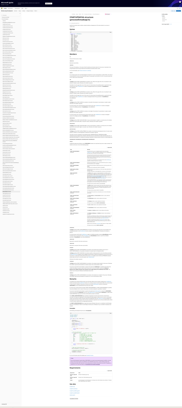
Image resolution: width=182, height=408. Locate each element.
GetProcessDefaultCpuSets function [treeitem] (8, 71)
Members (163, 17)
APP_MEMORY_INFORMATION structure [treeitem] (9, 22)
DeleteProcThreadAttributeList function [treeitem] (9, 36)
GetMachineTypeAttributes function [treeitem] (8, 65)
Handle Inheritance (105, 217)
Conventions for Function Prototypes (93, 364)
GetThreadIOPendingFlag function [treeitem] (8, 102)
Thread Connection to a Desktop (85, 70)
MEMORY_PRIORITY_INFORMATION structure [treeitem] (10, 119)
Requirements (164, 19)
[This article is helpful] (170, 24)
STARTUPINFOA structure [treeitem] (7, 191)
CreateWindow (80, 86)
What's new (173, 10)
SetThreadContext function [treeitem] (7, 174)
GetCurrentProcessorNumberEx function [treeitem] (9, 50)
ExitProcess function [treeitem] (6, 38)
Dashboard (178, 10)
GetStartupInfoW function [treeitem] (7, 88)
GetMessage (109, 159)
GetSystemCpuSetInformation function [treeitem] (9, 90)
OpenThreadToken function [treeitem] (7, 126)
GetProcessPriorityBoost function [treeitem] (8, 81)
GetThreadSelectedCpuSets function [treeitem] (8, 109)
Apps (77, 14)
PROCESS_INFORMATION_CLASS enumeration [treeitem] (10, 131)
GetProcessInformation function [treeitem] (8, 78)
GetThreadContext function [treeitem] (7, 93)
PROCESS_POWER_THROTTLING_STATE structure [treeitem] (10, 138)
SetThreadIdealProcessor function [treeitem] (8, 177)
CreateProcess (89, 152)
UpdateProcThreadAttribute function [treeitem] (8, 214)
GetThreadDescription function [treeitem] (8, 95)
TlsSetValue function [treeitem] (6, 212)
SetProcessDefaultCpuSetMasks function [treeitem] (9, 159)
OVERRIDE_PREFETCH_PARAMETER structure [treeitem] (10, 128)
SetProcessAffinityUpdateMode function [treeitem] (9, 157)
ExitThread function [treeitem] (6, 39)
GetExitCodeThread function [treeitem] (7, 64)
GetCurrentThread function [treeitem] (7, 53)
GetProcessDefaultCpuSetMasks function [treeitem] (9, 69)
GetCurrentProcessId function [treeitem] (7, 46)
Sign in (180, 8)
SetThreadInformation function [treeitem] (8, 181)
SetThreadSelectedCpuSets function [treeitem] (8, 188)
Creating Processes (89, 355)
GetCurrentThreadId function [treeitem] (7, 57)
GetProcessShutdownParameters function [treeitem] (9, 83)
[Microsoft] (1, 8)
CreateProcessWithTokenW (74, 392)
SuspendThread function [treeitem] (7, 195)
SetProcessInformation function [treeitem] (8, 165)
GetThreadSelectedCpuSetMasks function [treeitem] (9, 107)
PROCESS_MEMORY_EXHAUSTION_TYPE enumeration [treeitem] (11, 137)
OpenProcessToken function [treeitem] (7, 123)
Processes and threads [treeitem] (5, 17)
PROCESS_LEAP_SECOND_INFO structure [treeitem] (9, 133)
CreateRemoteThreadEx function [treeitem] (8, 32)
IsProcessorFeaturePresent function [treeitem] (8, 116)
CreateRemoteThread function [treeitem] (7, 31)
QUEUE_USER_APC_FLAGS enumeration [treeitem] (9, 148)
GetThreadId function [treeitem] (6, 97)
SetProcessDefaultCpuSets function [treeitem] (8, 160)
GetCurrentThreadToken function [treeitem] (8, 60)
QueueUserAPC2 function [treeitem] (7, 152)
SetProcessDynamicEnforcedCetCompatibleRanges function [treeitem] (11, 163)
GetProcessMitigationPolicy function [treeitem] (8, 79)
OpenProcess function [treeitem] (6, 121)
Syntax (163, 15)
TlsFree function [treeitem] (5, 207)
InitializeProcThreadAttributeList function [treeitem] (9, 112)
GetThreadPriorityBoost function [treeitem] (8, 105)
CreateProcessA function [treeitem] (6, 24)
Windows (73, 14)
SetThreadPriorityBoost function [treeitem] (8, 184)
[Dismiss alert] (180, 2)
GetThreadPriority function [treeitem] (7, 104)
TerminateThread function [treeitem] (7, 200)
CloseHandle (98, 223)
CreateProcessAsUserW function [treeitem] (8, 27)
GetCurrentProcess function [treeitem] (7, 45)
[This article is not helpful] (171, 24)
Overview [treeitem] (4, 20)
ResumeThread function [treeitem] (6, 153)
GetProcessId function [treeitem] (6, 74)
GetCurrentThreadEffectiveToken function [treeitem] (9, 55)
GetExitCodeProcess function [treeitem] (7, 62)
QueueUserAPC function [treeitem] (6, 150)
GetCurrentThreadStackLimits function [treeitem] (9, 58)
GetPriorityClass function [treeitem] (7, 67)
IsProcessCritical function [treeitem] (7, 114)
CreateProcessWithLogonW (75, 390)
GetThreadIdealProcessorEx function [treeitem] (8, 98)
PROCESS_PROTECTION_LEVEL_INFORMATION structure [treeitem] (10, 141)
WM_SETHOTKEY (74, 254)
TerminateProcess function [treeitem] (7, 198)
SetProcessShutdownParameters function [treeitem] (9, 170)
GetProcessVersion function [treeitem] (7, 86)
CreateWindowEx (91, 257)
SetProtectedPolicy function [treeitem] (7, 172)
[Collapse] (20, 13)
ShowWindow (82, 231)
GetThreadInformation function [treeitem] (8, 100)
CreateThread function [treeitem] (6, 34)
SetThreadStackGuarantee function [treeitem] (8, 189)
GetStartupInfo (102, 219)
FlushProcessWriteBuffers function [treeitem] (8, 43)
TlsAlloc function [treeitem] (5, 205)
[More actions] (111, 14)
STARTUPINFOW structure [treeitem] (7, 193)
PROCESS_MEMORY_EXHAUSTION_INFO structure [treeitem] (10, 135)
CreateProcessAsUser (73, 388)
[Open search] (177, 8)
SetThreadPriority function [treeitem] (7, 182)
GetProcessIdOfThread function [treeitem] (8, 76)
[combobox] (10, 15)
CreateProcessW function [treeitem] (7, 29)
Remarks (163, 18)
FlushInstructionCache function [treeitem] (8, 41)
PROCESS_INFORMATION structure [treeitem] (8, 130)
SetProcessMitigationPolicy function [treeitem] (8, 167)
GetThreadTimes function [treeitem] (7, 111)
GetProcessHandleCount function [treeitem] (8, 72)
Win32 (80, 14)
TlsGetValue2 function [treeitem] (6, 210)
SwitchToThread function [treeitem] (7, 196)
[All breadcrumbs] (70, 14)
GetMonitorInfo (92, 292)
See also (163, 20)
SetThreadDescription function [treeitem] (7, 175)
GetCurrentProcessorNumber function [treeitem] (9, 48)
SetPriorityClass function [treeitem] (6, 155)
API (82, 14)
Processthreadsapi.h (96, 14)
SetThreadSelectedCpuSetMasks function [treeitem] (9, 186)
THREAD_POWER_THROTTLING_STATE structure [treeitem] (10, 203)
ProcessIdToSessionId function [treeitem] (7, 143)
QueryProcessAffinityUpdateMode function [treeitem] (9, 145)
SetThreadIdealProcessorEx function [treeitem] (8, 179)
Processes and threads (88, 14)
